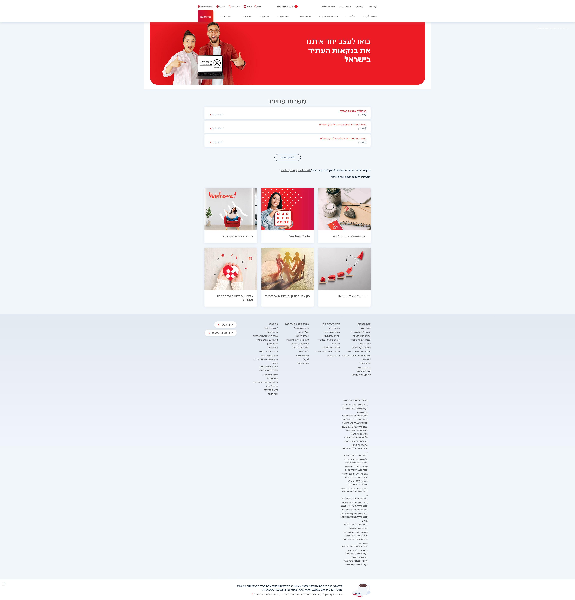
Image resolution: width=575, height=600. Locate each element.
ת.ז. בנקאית (273, 347)
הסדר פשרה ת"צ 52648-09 (356, 535)
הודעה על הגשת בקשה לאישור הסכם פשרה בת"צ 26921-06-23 (355, 419)
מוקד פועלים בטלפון (331, 335)
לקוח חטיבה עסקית (222, 332)
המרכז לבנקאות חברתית (360, 331)
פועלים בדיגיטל (333, 355)
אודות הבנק (366, 327)
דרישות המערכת (271, 389)
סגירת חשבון (272, 343)
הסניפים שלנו (334, 327)
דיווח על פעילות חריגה (268, 366)
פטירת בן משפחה (270, 374)
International (206, 6)
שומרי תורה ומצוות (301, 347)
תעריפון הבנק (270, 327)
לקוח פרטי (373, 6)
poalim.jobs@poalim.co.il (295, 170)
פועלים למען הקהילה (362, 335)
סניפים (249, 6)
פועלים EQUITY (302, 335)
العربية (222, 6)
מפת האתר (273, 393)
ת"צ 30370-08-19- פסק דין (356, 437)
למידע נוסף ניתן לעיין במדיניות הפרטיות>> (319, 594)
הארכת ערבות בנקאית (268, 351)
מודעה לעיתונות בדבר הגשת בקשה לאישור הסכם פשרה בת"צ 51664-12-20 (356, 564)
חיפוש (259, 6)
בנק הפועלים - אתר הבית (287, 6)
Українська (303, 363)
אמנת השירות (365, 343)
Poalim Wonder (328, 6)
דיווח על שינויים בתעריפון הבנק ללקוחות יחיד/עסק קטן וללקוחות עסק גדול (355, 550)
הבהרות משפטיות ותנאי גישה (265, 335)
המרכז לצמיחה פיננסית (361, 339)
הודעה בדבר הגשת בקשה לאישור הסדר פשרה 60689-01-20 (354, 488)
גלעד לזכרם (304, 351)
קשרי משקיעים (364, 367)
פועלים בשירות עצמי (331, 347)
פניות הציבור (365, 363)
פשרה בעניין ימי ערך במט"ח (356, 523)
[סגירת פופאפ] (4, 584)
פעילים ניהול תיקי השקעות (298, 339)
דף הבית (564, 27)
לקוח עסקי (360, 6)
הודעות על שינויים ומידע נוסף (265, 381)
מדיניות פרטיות (271, 331)
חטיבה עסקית (345, 6)
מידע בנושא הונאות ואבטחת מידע (356, 355)
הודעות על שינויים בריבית (267, 339)
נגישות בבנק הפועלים (361, 347)
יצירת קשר (235, 6)
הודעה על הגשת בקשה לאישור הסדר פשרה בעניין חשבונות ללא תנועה (354, 513)
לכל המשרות (288, 157)
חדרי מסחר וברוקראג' (300, 343)
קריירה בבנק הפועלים (362, 374)
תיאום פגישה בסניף (331, 331)
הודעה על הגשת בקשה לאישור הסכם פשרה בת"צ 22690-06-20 (355, 426)
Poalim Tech (303, 331)
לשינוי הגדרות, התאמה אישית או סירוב (274, 594)
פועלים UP (335, 343)
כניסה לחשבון (205, 16)
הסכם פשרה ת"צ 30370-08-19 (354, 505)
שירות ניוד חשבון (364, 370)
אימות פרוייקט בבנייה (269, 355)
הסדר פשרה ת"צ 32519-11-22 (355, 404)
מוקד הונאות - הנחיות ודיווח (359, 351)
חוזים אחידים (272, 378)
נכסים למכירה (272, 385)
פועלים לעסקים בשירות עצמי (327, 351)
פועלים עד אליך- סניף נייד (329, 339)
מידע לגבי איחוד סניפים (268, 370)
